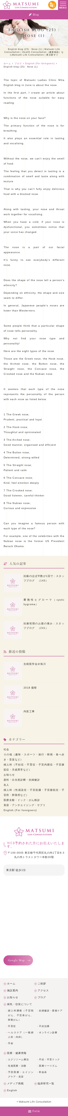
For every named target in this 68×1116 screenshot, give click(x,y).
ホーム (11, 983)
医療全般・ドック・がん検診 (22, 800)
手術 (10, 1043)
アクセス (43, 990)
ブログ (42, 997)
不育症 (12, 1026)
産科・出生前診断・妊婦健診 (22, 779)
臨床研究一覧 (46, 1083)
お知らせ (9, 774)
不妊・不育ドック (49, 1059)
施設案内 (12, 990)
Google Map (16, 960)
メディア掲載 (15, 1083)
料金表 (43, 1072)
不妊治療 (44, 1026)
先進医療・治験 (17, 1066)
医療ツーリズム (48, 1066)
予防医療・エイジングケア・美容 (21, 1074)
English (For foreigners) (20, 810)
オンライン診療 (48, 1032)
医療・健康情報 (17, 1053)
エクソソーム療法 (18, 1059)
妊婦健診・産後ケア (51, 1010)
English (12, 1090)
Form (36, 1111)
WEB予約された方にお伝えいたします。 (36, 845)
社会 (6, 749)
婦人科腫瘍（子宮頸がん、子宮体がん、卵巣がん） (21, 1015)
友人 (6, 784)
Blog (36, 14)
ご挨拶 (42, 983)
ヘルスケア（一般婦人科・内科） (21, 1034)
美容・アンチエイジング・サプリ (25, 805)
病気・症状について (19, 1004)
